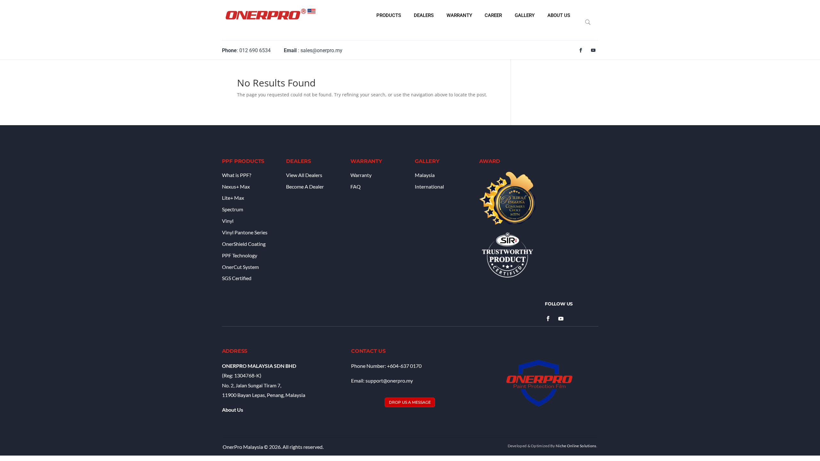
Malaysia (425, 175)
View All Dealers (304, 175)
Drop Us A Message (410, 402)
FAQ (355, 186)
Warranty (459, 15)
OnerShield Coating (244, 244)
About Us (558, 15)
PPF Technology (239, 255)
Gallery (525, 15)
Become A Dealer (305, 186)
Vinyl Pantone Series (244, 232)
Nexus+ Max (236, 186)
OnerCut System (240, 267)
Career (493, 15)
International (429, 186)
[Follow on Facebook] (581, 50)
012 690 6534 (255, 50)
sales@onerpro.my (321, 50)
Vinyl (228, 221)
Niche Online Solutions (576, 445)
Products (388, 15)
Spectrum (232, 209)
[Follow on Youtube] (593, 50)
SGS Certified (236, 278)
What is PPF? (236, 175)
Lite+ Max (233, 198)
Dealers (424, 15)
